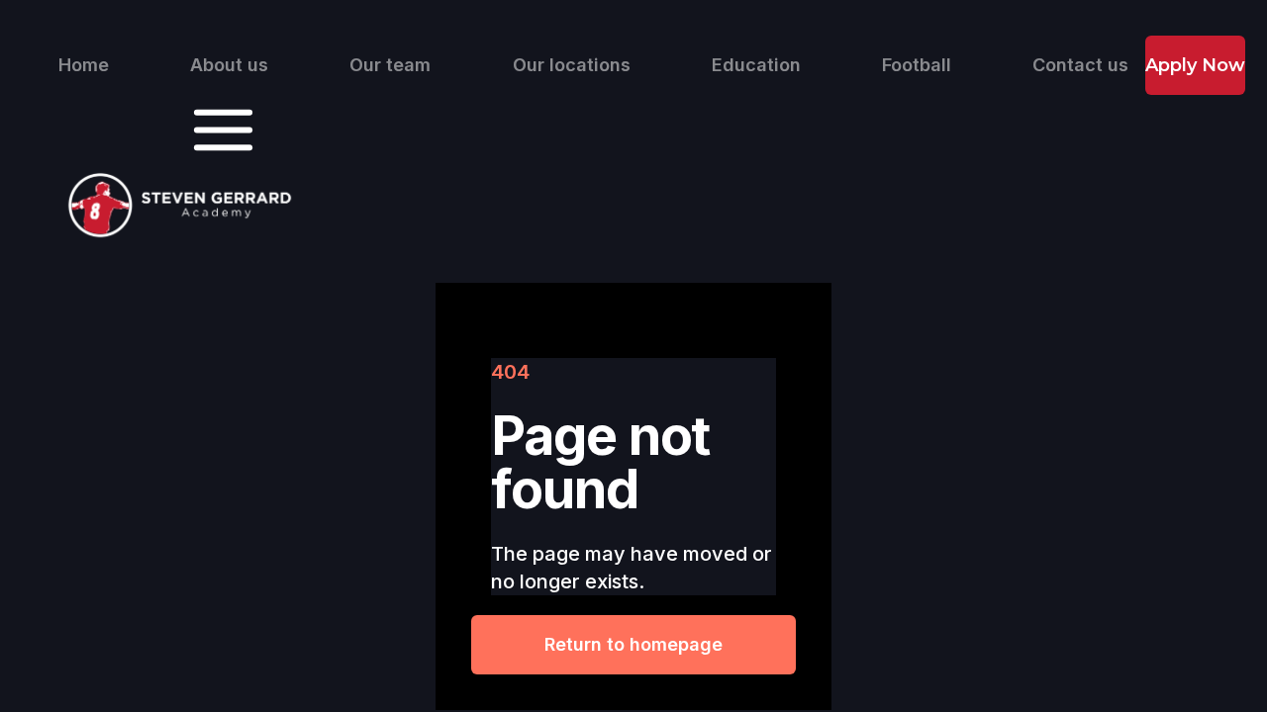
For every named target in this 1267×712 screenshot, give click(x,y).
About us (229, 65)
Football (916, 65)
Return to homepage (633, 644)
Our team (390, 65)
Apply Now (1195, 65)
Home (83, 65)
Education (756, 65)
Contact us (1080, 65)
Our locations (572, 65)
